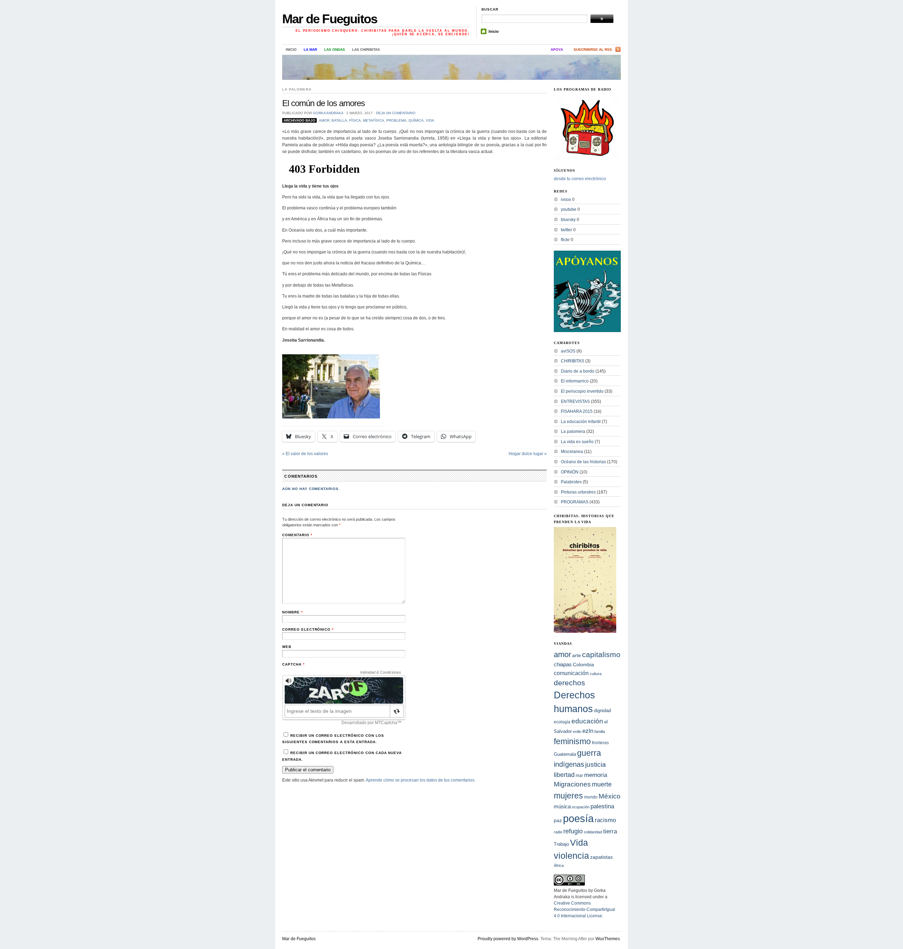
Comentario (297, 535)
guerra (589, 753)
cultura (595, 674)
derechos (569, 683)
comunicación (571, 673)
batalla (339, 120)
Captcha (293, 664)
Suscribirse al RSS (593, 49)
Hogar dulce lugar (528, 453)
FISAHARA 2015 (577, 411)
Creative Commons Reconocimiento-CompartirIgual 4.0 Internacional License (584, 909)
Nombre (292, 612)
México (609, 796)
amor (324, 120)
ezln (587, 731)
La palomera (296, 89)
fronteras (600, 742)
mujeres (568, 795)
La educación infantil (581, 421)
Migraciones (572, 784)
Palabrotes (571, 481)
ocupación (580, 807)
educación (587, 721)
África (559, 865)
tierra (610, 831)
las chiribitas (366, 49)
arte (576, 655)
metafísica (373, 120)
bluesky (568, 219)
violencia (571, 856)
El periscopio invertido (582, 391)
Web (286, 647)
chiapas (563, 664)
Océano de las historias (583, 461)
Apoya (557, 49)
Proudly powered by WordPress (508, 938)
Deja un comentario (396, 113)
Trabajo (561, 844)
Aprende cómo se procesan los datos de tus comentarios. (420, 780)
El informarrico (575, 381)
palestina (602, 806)
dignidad (602, 710)
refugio (573, 831)
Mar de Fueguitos (329, 19)
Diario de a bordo (577, 371)
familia (599, 731)
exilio (577, 731)
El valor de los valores (305, 453)
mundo (591, 797)
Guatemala (565, 754)
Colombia (583, 664)
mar (579, 775)
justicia (595, 764)
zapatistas (601, 857)
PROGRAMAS (574, 502)
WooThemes (607, 938)
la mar (310, 49)
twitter (566, 229)
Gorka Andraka (328, 113)
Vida (430, 120)
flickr (565, 239)
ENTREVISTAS (575, 401)
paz (558, 820)
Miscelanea (572, 451)
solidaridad (593, 832)
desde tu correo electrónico (580, 178)
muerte (602, 784)
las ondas (334, 49)
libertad (564, 774)
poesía (578, 818)
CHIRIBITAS (572, 361)
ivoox (566, 199)
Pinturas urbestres (578, 492)
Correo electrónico (308, 629)
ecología (562, 722)
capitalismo (601, 654)
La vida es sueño (577, 441)
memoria (595, 775)
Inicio (494, 31)
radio (558, 832)
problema (396, 120)
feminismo (572, 741)
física (355, 120)
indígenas (569, 764)
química (416, 120)
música (562, 806)
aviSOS (568, 351)
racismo (605, 820)
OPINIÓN (569, 472)
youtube (568, 209)
